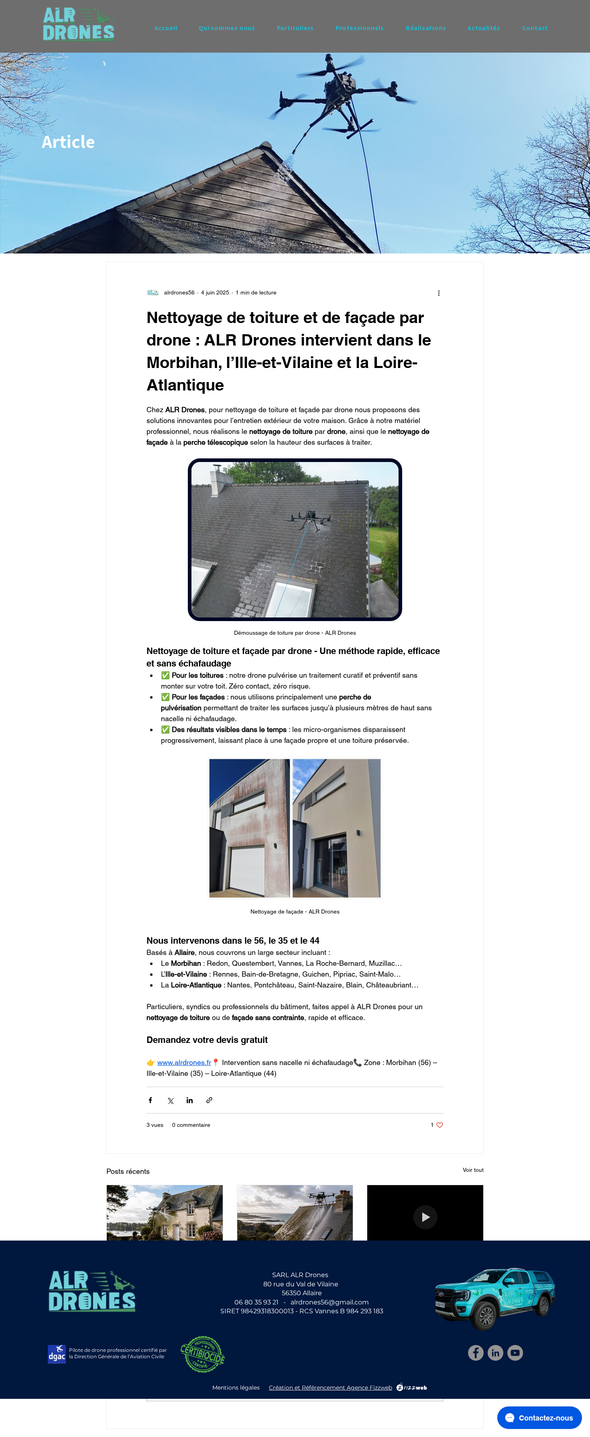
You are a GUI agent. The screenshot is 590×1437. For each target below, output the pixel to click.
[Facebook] (476, 1353)
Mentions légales (236, 1387)
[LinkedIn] (495, 1353)
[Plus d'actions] (439, 292)
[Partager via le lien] (209, 1100)
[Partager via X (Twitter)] (170, 1100)
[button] (295, 28)
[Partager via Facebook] (150, 1100)
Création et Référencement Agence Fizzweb (330, 1387)
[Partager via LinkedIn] (189, 1100)
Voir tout (473, 1170)
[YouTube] (515, 1353)
